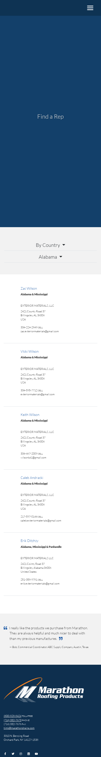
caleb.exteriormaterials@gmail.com (41, 520)
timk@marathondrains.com (19, 727)
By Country (48, 245)
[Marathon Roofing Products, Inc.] (23, 8)
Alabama (48, 257)
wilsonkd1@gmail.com (33, 457)
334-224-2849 (29, 327)
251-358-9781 (29, 579)
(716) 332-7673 (12, 720)
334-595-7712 (29, 390)
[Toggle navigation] (90, 8)
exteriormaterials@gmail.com (38, 394)
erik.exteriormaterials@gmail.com (40, 583)
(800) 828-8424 (12, 715)
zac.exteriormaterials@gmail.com (40, 331)
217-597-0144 (29, 516)
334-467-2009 (29, 453)
